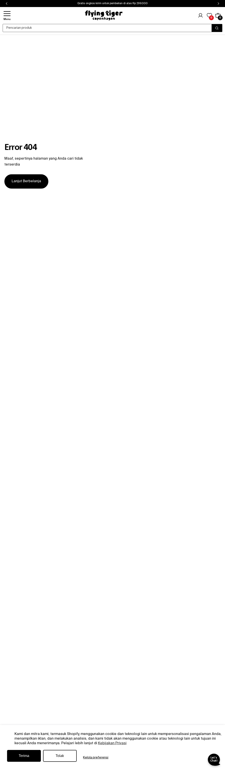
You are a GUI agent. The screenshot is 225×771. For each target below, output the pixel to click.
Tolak (60, 756)
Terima (24, 756)
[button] (7, 15)
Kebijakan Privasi (112, 743)
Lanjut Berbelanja (26, 181)
